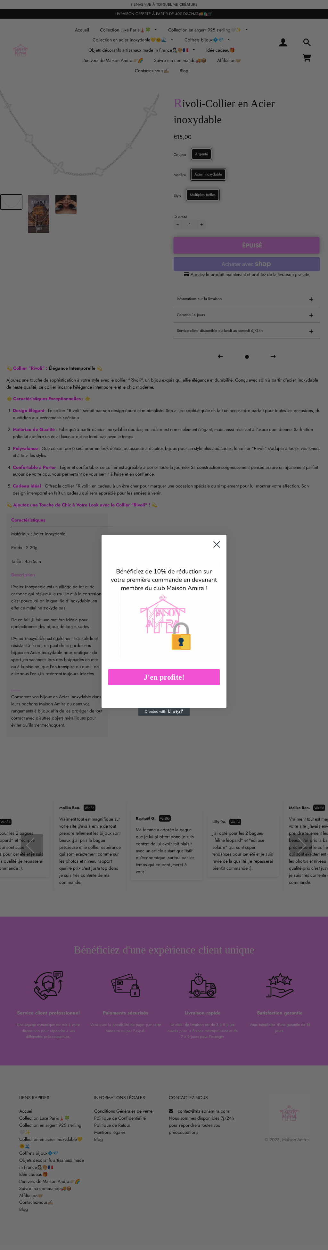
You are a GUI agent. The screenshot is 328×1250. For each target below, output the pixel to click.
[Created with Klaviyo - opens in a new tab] (164, 712)
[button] (164, 611)
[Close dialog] (216, 544)
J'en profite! (164, 677)
